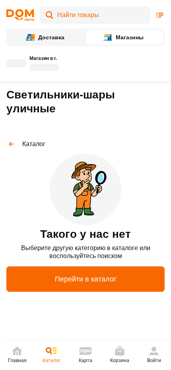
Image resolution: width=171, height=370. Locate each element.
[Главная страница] (20, 15)
